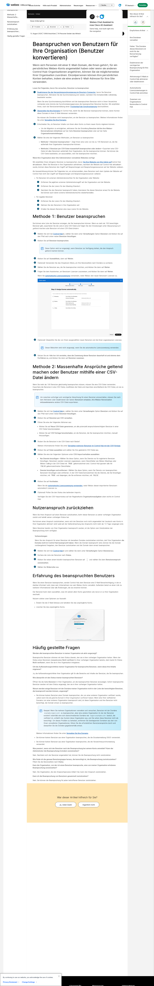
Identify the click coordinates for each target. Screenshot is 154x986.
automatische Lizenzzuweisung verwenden (65, 486)
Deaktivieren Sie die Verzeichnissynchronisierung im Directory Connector (66, 92)
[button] (120, 5)
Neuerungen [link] (78, 6)
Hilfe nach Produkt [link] (50, 6)
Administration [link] (65, 6)
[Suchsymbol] (100, 5)
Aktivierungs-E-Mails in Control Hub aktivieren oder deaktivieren (139, 79)
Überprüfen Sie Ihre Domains (48, 111)
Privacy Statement (10, 982)
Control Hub (58, 234)
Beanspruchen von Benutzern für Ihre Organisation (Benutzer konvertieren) (75, 51)
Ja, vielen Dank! (65, 805)
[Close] (59, 976)
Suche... (104, 5)
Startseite (31, 14)
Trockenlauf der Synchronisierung (83, 107)
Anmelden (142, 5)
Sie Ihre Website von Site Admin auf (97, 162)
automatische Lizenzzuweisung (57, 276)
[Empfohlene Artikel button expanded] (147, 31)
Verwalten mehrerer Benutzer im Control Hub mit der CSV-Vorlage (94, 446)
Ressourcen (90, 6)
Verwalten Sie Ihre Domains (55, 120)
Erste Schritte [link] (35, 6)
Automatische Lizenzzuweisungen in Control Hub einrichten (139, 90)
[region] (31, 979)
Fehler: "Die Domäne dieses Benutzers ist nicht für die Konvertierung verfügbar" (138, 51)
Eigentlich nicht (89, 805)
